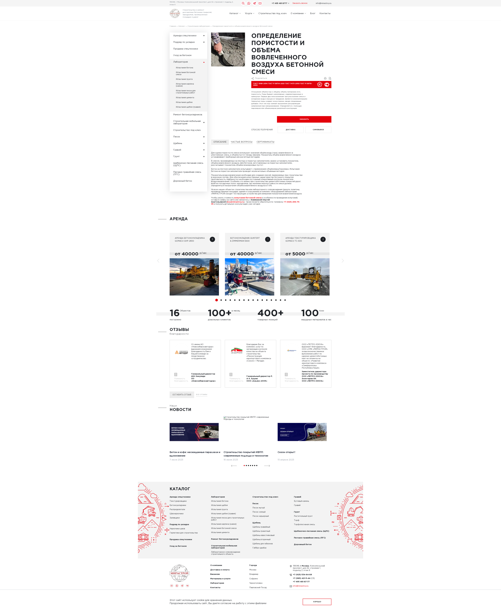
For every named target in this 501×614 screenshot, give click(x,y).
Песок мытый (258, 508)
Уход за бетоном (182, 55)
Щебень (177, 143)
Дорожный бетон (182, 181)
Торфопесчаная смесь (304, 524)
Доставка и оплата (219, 570)
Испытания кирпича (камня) (185, 85)
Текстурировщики (178, 501)
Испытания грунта (184, 79)
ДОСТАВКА (290, 129)
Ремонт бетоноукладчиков (187, 115)
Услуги (248, 13)
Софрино (253, 579)
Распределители (177, 509)
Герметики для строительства (184, 533)
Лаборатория (180, 62)
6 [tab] (239, 300)
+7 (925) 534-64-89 (302, 574)
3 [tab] (225, 300)
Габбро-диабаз (259, 548)
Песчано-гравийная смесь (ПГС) (187, 173)
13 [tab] (271, 300)
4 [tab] (230, 300)
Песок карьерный (260, 516)
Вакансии (215, 574)
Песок (176, 137)
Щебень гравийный (261, 527)
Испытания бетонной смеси (185, 73)
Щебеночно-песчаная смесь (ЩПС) (188, 164)
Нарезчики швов (177, 529)
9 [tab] (253, 300)
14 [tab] (276, 300)
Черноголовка (255, 583)
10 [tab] (257, 300)
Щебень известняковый (263, 535)
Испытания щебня (184, 102)
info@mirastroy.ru (323, 3)
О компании (297, 13)
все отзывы (201, 394)
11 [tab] (262, 300)
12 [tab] (266, 300)
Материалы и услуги (220, 579)
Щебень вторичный (261, 539)
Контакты (325, 13)
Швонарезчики (176, 513)
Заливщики (175, 518)
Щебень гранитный (261, 531)
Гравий (177, 150)
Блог (312, 13)
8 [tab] (248, 300)
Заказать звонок (300, 3)
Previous (232, 465)
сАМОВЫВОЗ (318, 129)
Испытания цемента (185, 97)
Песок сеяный (259, 512)
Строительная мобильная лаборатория (187, 122)
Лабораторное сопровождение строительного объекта (225, 553)
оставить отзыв (181, 395)
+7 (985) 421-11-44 (302, 578)
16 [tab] (285, 300)
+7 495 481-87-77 (301, 582)
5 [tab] (234, 300)
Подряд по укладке (184, 42)
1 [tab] (216, 300)
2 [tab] (221, 300)
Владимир (253, 574)
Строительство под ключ (272, 13)
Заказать (304, 119)
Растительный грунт (303, 516)
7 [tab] (244, 300)
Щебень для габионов (262, 544)
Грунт (176, 156)
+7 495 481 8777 (279, 3)
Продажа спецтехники (185, 49)
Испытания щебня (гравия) (188, 107)
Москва (252, 570)
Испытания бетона (184, 68)
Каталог (233, 13)
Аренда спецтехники (184, 36)
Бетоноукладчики (178, 505)
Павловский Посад (258, 587)
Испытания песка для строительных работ (185, 92)
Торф (296, 520)
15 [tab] (280, 300)
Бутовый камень (301, 501)
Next (265, 465)
